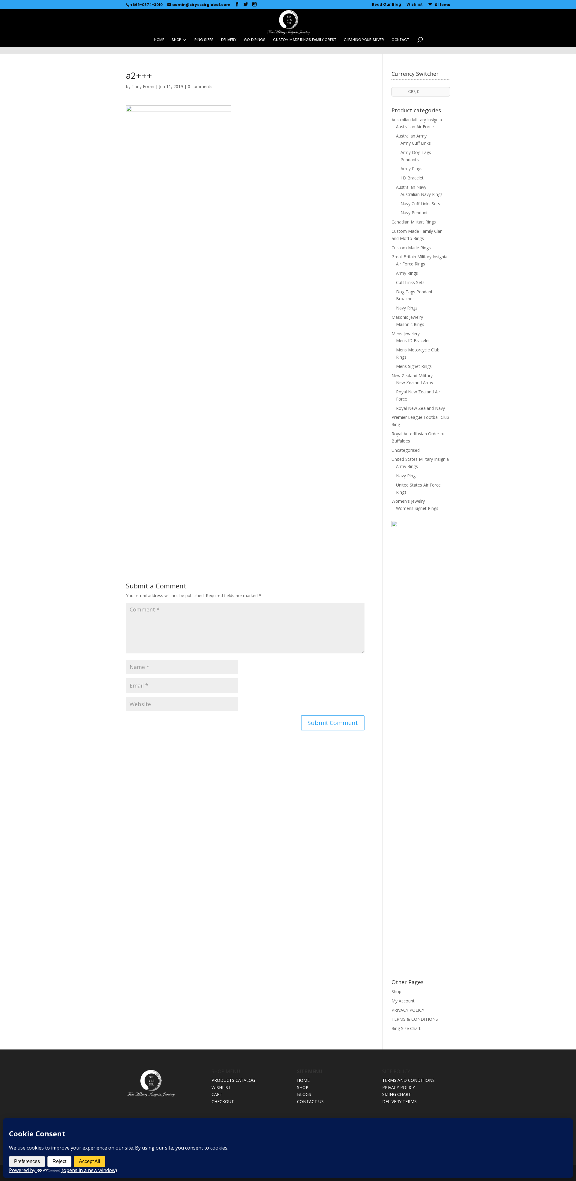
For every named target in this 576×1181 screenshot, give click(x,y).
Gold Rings (255, 40)
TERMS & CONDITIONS (415, 1019)
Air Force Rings (410, 264)
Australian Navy (411, 187)
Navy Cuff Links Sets (420, 203)
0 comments (200, 86)
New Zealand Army (414, 382)
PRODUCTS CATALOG (233, 1080)
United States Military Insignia (420, 459)
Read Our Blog (386, 5)
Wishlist (414, 5)
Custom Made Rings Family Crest (304, 40)
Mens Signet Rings (414, 366)
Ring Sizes (204, 40)
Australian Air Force (415, 126)
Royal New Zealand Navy (420, 408)
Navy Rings (407, 308)
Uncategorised (406, 450)
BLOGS (304, 1094)
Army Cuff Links (415, 143)
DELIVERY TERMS (399, 1101)
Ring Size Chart (406, 1028)
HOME (159, 40)
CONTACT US (310, 1101)
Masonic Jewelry (407, 317)
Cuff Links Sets (410, 282)
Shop (396, 991)
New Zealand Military (412, 375)
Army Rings (411, 168)
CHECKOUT (223, 1101)
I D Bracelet (412, 178)
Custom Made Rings (411, 247)
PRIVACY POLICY (408, 1010)
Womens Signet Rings (417, 508)
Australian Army (411, 136)
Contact (400, 40)
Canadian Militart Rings (414, 222)
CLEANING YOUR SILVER (364, 40)
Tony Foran (143, 86)
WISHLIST (221, 1087)
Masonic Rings (410, 324)
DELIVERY (228, 40)
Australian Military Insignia (417, 120)
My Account (403, 1001)
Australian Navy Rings (421, 194)
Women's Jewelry (408, 501)
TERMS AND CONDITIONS (408, 1080)
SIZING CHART (396, 1094)
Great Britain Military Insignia (419, 256)
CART (217, 1094)
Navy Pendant (414, 212)
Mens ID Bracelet (413, 340)
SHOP (176, 40)
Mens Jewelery (406, 333)
